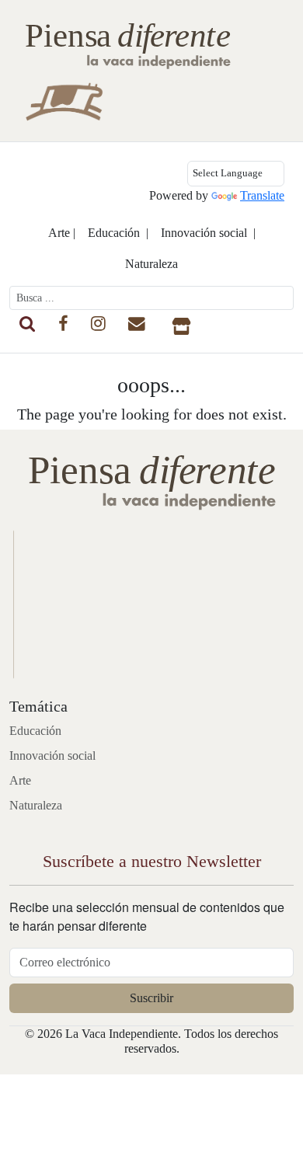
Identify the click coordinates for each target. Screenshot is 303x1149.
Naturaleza (151, 263)
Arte (20, 780)
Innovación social (52, 755)
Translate (262, 195)
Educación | (118, 232)
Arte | (61, 232)
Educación (35, 730)
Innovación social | (208, 232)
